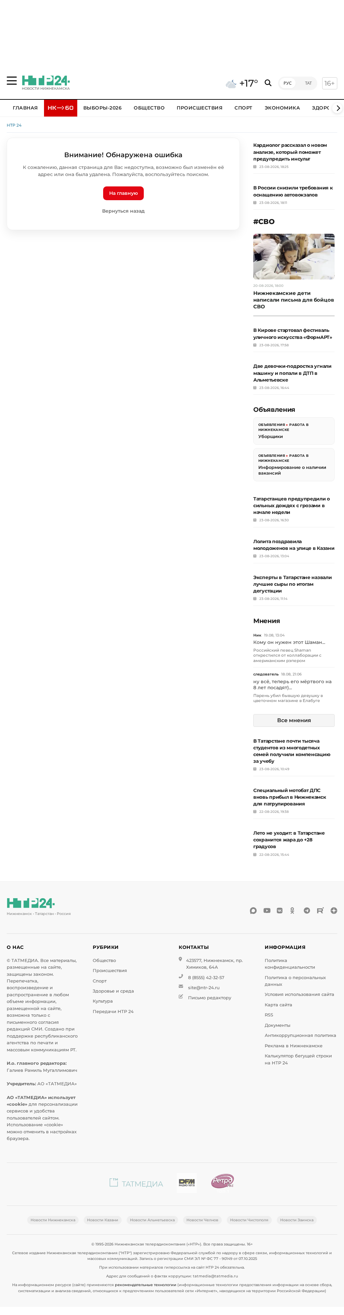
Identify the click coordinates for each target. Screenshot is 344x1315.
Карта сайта (278, 1004)
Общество (149, 108)
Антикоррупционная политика (300, 1035)
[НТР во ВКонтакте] (280, 910)
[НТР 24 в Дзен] (334, 910)
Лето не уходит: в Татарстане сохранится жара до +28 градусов (289, 839)
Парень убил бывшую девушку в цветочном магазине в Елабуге (288, 698)
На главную (123, 193)
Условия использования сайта (299, 994)
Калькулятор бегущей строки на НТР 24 (298, 1059)
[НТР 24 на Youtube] (266, 910)
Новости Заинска (296, 1220)
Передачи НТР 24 (113, 1011)
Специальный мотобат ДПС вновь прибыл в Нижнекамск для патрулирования (289, 797)
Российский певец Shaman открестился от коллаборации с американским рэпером (287, 655)
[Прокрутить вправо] (337, 108)
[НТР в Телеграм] (307, 910)
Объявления (271, 425)
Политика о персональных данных (295, 981)
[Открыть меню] (12, 81)
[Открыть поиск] (268, 83)
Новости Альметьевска (152, 1220)
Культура (103, 1001)
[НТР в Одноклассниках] (293, 910)
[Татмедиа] (136, 1184)
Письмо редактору (209, 997)
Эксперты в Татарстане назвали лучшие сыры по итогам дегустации (292, 584)
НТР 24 (14, 125)
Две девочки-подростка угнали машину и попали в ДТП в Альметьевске (292, 373)
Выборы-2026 (102, 108)
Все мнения (294, 720)
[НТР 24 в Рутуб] (320, 910)
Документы (277, 1025)
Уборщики (270, 436)
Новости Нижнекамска (53, 1220)
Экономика (282, 108)
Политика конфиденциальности (290, 964)
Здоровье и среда (113, 991)
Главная (25, 108)
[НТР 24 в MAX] (253, 910)
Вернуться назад (123, 211)
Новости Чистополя (249, 1220)
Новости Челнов (202, 1220)
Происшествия (199, 108)
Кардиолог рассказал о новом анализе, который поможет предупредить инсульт (290, 152)
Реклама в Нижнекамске (293, 1045)
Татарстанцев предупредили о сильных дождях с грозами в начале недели (291, 505)
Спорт (243, 108)
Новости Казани (102, 1220)
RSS (269, 1014)
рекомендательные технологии (145, 1284)
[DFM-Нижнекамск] (187, 1184)
